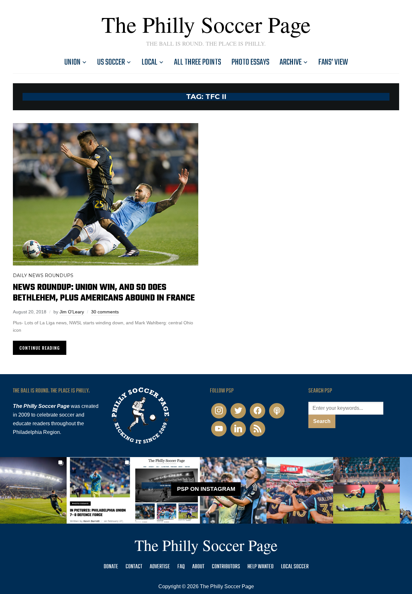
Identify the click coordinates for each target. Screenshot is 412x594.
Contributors (226, 567)
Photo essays (250, 62)
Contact (134, 567)
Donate (111, 567)
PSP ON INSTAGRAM (206, 489)
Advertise (160, 567)
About (198, 567)
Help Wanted (261, 567)
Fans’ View (333, 62)
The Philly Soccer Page (206, 24)
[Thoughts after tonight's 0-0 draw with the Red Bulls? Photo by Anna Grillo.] (300, 490)
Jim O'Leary (72, 311)
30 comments (105, 311)
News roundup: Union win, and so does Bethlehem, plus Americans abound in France (104, 293)
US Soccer (111, 62)
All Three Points (197, 62)
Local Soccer (295, 567)
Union (72, 62)
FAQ (181, 567)
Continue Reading (39, 347)
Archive (291, 62)
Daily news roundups (43, 275)
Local (149, 62)
